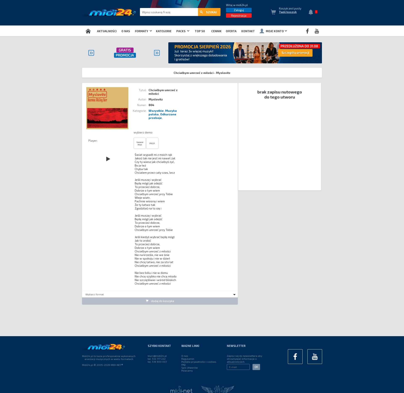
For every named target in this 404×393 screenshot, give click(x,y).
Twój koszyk (288, 12)
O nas (125, 31)
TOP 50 (200, 31)
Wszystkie (156, 110)
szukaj (211, 12)
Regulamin (187, 358)
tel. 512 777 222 (157, 358)
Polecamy (187, 370)
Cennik (216, 31)
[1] (312, 12)
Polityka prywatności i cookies (198, 361)
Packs (181, 31)
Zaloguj (239, 10)
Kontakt (248, 31)
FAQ (183, 364)
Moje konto (275, 31)
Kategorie (163, 31)
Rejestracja (238, 15)
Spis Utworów (189, 367)
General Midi (139, 143)
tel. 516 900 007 (157, 361)
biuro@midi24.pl (157, 355)
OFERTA (231, 31)
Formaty (142, 31)
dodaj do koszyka (162, 301)
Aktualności (107, 31)
